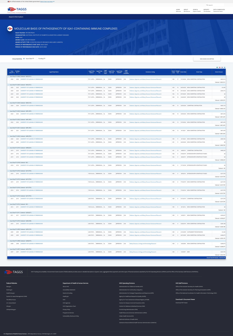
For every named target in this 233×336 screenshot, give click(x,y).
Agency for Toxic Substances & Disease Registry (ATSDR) (134, 299)
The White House (11, 299)
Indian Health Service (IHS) (126, 316)
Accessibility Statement (69, 290)
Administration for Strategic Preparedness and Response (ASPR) (136, 293)
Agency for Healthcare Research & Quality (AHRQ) (132, 296)
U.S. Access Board (11, 303)
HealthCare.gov (10, 293)
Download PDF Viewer (182, 303)
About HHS (66, 286)
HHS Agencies (66, 303)
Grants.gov (9, 290)
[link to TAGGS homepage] (33, 9)
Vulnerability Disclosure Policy (71, 316)
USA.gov (8, 306)
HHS (64, 299)
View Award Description (207, 59)
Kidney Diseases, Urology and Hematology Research (143, 243)
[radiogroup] (81, 58)
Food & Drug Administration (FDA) (128, 309)
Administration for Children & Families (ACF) (131, 286)
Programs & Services (68, 313)
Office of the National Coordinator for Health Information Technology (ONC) (196, 293)
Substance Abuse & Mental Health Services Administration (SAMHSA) (137, 322)
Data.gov (8, 286)
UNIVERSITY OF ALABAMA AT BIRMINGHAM (32, 79)
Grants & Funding (67, 293)
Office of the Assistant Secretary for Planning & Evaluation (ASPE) (193, 290)
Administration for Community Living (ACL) (130, 290)
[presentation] (116, 164)
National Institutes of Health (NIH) (128, 319)
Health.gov (66, 296)
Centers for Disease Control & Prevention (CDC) (132, 303)
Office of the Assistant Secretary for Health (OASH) (189, 286)
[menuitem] (217, 67)
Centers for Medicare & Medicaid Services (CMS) (132, 306)
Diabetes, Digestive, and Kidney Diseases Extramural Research (145, 79)
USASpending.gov (11, 309)
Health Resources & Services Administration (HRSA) (133, 313)
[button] (207, 5)
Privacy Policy (66, 309)
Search (210, 5)
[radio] (28, 59)
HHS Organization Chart (69, 306)
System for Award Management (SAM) (16, 296)
